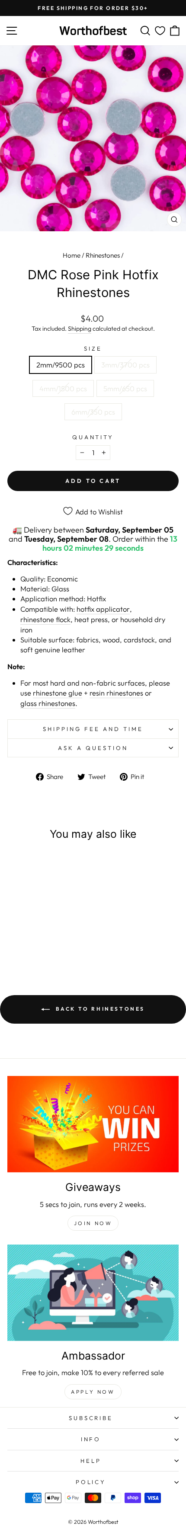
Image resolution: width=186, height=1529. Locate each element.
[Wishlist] (160, 31)
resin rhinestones (116, 692)
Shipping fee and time (93, 728)
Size (93, 348)
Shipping (79, 328)
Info (91, 1439)
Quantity (93, 437)
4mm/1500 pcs (63, 388)
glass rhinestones (47, 703)
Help (90, 1460)
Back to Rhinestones (99, 1009)
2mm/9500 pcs (60, 364)
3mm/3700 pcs (125, 364)
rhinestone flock (45, 619)
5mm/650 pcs (125, 388)
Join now (93, 1223)
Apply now (93, 1392)
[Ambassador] (93, 1293)
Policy (91, 1481)
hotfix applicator (103, 608)
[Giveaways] (93, 1124)
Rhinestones (103, 255)
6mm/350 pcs (93, 411)
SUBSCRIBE (91, 1417)
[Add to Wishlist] (62, 865)
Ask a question (93, 747)
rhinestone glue (57, 692)
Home (71, 255)
